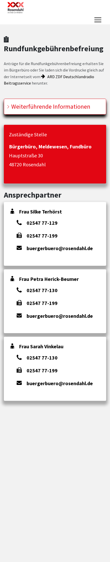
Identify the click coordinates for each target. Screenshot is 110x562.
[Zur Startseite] (16, 7)
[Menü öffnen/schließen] (97, 19)
